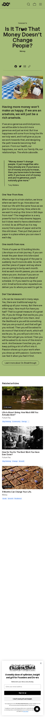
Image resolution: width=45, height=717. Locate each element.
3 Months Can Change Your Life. (17, 492)
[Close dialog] (40, 663)
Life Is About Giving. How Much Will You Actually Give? (20, 413)
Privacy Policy (25, 711)
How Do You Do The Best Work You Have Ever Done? (20, 453)
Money (22, 51)
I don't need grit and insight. (22, 699)
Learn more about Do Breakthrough (20, 363)
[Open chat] (37, 709)
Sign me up (22, 693)
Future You (6, 418)
